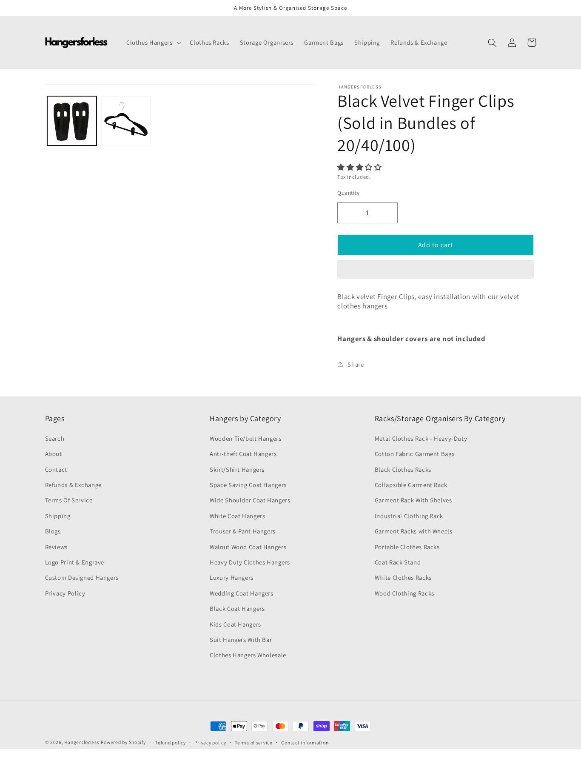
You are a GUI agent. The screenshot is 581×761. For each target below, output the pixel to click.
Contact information (304, 742)
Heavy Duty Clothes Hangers (250, 562)
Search (55, 438)
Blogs (53, 531)
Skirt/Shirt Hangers (237, 469)
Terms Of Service (69, 500)
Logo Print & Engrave (75, 562)
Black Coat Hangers (237, 608)
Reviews (56, 547)
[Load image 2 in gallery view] (126, 121)
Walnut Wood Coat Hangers (248, 547)
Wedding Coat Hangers (241, 593)
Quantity (348, 193)
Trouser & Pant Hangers (243, 531)
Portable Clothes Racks (407, 547)
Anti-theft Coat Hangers (243, 454)
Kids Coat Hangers (235, 624)
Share (355, 364)
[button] (360, 167)
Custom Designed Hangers (82, 577)
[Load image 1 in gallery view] (72, 121)
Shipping (58, 516)
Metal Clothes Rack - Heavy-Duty (421, 438)
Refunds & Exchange (73, 485)
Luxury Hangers (231, 577)
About (53, 454)
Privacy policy (210, 742)
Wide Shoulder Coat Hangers (250, 500)
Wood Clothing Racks (404, 593)
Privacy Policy (65, 593)
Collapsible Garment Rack (411, 485)
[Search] (492, 42)
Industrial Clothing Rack (409, 516)
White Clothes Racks (403, 577)
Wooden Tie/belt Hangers (246, 438)
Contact (56, 469)
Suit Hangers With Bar (241, 640)
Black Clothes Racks (403, 469)
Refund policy (170, 742)
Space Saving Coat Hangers (248, 485)
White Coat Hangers (237, 516)
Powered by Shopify (123, 742)
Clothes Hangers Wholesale (248, 655)
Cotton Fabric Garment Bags (414, 454)
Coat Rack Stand (398, 562)
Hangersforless (81, 742)
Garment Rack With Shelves (413, 500)
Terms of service (254, 742)
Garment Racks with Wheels (414, 531)
